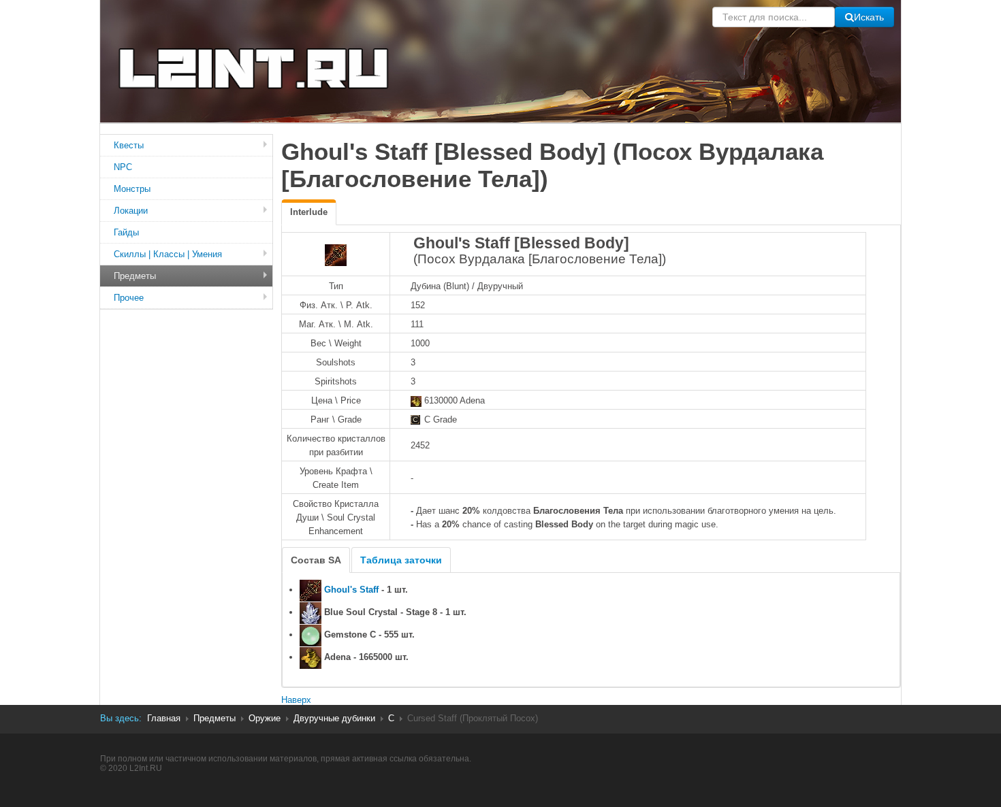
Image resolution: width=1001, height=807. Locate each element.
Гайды (126, 232)
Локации (131, 210)
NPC (123, 167)
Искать (869, 17)
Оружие (265, 718)
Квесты (129, 145)
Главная (163, 718)
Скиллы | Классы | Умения (168, 254)
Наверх (296, 700)
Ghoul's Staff (351, 589)
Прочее (129, 298)
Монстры (132, 189)
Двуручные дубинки (334, 718)
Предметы (135, 276)
